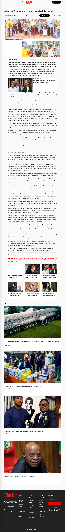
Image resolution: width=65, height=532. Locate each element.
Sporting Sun (32, 512)
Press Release (42, 497)
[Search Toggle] (63, 2)
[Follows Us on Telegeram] (60, 15)
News (6, 474)
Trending (41, 506)
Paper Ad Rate (42, 514)
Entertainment (51, 6)
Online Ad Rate (42, 511)
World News (31, 517)
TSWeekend (31, 505)
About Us (41, 509)
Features (31, 520)
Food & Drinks (22, 511)
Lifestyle (31, 500)
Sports (20, 506)
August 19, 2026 (8, 345)
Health (30, 497)
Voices (30, 507)
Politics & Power (36, 6)
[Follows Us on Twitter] (54, 15)
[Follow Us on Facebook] (49, 510)
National (9, 6)
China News (28, 6)
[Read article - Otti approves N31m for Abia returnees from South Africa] (32, 457)
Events (30, 495)
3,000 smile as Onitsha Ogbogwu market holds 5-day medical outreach (23, 386)
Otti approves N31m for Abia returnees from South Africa (19, 476)
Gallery (20, 514)
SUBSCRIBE (54, 503)
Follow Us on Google (45, 15)
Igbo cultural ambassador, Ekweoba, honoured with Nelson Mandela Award (24, 431)
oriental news (10, 474)
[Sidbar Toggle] (2, 2)
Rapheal (25, 15)
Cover (20, 497)
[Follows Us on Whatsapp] (57, 15)
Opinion (44, 6)
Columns (15, 6)
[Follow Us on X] (52, 510)
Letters (20, 516)
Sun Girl (41, 500)
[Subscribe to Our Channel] (54, 510)
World (30, 510)
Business (21, 6)
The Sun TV (59, 6)
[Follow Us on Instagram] (59, 510)
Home (3, 6)
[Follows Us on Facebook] (51, 15)
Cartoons (41, 495)
